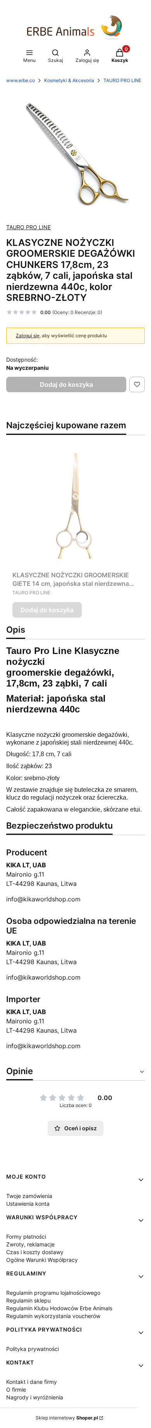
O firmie (16, 1389)
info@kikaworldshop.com (43, 899)
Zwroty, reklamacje (30, 1244)
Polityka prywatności (32, 1349)
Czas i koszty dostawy (34, 1252)
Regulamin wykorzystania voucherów (53, 1316)
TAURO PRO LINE (122, 80)
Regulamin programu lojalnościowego (53, 1292)
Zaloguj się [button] (27, 335)
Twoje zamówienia (29, 1196)
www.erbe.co (20, 80)
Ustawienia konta (28, 1203)
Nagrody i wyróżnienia (34, 1397)
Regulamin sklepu (28, 1300)
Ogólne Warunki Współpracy (42, 1259)
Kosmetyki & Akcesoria (69, 80)
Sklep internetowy (67, 1418)
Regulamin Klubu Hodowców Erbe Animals (59, 1308)
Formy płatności (26, 1236)
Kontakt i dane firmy (31, 1381)
